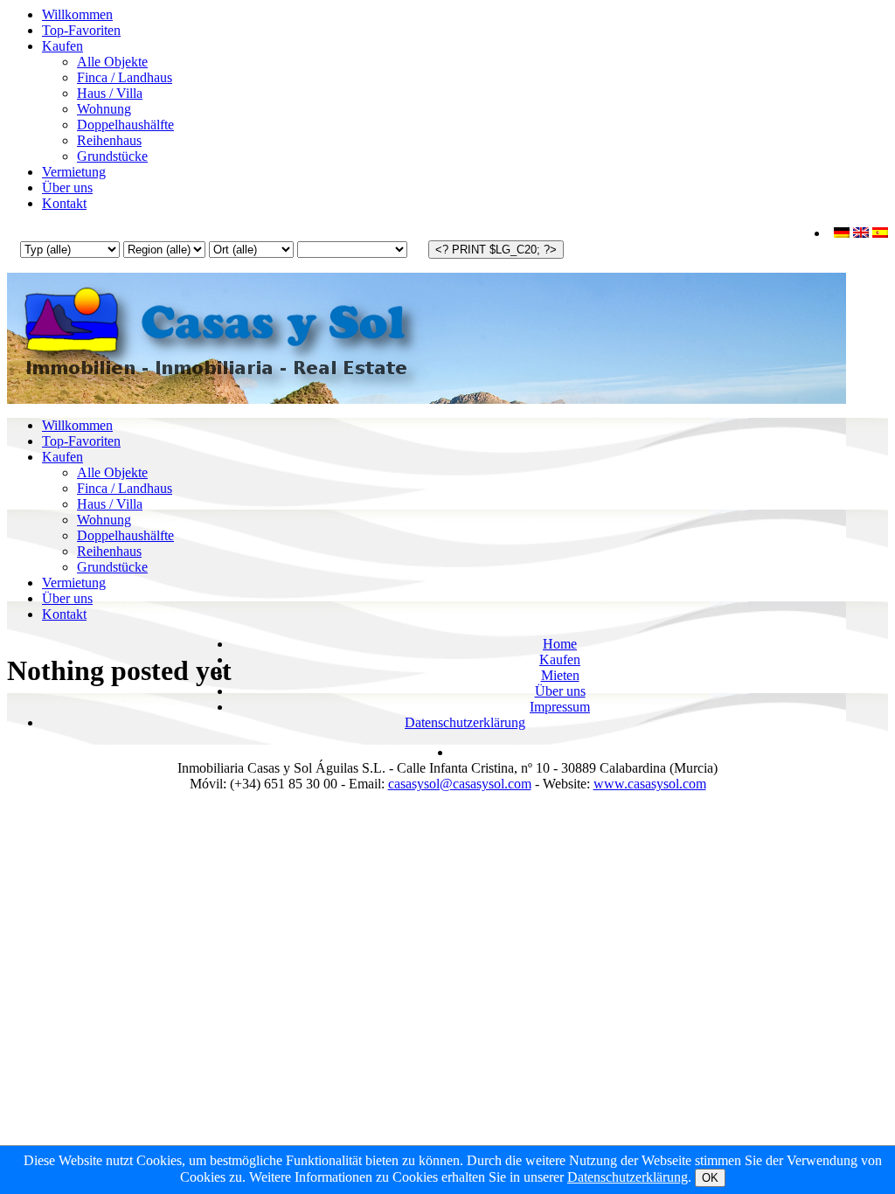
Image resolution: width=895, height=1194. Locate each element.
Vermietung (74, 171)
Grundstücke (112, 156)
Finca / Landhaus (124, 77)
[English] (861, 233)
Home (560, 643)
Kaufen (62, 45)
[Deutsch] (842, 233)
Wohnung (104, 108)
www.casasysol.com (649, 783)
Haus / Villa (109, 93)
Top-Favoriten (81, 30)
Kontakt (64, 203)
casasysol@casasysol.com (459, 783)
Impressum (560, 706)
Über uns (67, 187)
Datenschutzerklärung (465, 722)
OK (710, 1177)
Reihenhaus (109, 140)
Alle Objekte (112, 61)
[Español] (880, 233)
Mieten (560, 675)
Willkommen (77, 14)
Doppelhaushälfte (125, 124)
